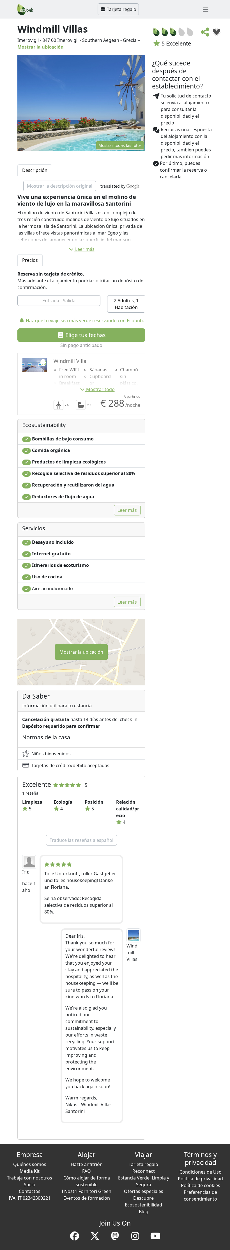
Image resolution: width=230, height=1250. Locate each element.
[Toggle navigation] (206, 9)
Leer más (85, 249)
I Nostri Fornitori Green (86, 1191)
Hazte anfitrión (87, 1164)
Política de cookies (200, 1185)
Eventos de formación (86, 1198)
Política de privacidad (200, 1179)
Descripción (34, 170)
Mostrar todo (100, 389)
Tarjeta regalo (121, 9)
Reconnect (143, 1171)
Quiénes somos (29, 1164)
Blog (143, 1211)
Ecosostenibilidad (143, 1205)
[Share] (205, 34)
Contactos (29, 1191)
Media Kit (30, 1171)
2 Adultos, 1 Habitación (126, 303)
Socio (29, 1184)
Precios (30, 260)
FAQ (86, 1171)
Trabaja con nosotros (29, 1178)
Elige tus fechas (85, 335)
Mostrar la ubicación (40, 47)
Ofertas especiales (143, 1191)
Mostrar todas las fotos (120, 145)
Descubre (143, 1198)
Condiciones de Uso (201, 1172)
